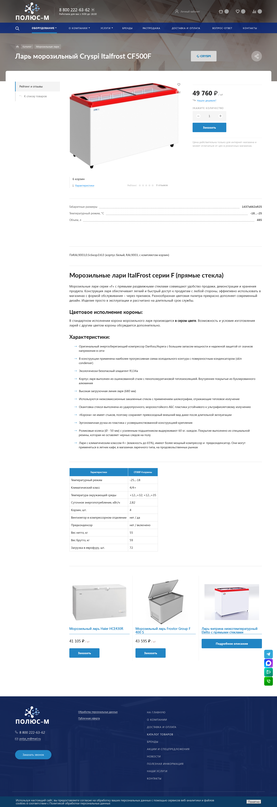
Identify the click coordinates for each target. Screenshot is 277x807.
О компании (157, 719)
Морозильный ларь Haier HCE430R (96, 629)
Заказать (209, 127)
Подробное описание (232, 643)
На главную (156, 712)
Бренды (152, 741)
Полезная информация (165, 764)
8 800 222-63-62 (74, 9)
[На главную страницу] (32, 11)
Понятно (254, 802)
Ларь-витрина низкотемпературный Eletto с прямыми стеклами (229, 630)
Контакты (154, 778)
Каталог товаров (160, 734)
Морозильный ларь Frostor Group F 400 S (163, 630)
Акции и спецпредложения (168, 749)
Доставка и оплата (161, 727)
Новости (154, 756)
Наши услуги (157, 771)
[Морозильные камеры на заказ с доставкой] (17, 46)
